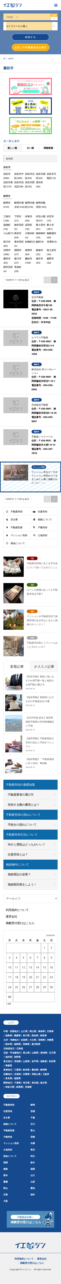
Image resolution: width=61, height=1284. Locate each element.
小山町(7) (8, 233)
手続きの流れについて (22, 824)
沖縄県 (50, 1039)
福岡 (5, 1162)
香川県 (26, 1035)
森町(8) (40, 241)
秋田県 (52, 1061)
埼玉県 (26, 1082)
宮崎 (32, 1136)
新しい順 (12, 147)
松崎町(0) (30, 241)
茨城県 (28, 1086)
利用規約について (17, 910)
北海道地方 (8, 1048)
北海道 (19, 1048)
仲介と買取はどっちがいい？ (26, 844)
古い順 (30, 147)
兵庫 (32, 1143)
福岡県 (17, 1044)
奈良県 (8, 1078)
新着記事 (17, 666)
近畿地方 (7, 1074)
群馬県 (19, 1086)
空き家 (14, 519)
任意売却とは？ (18, 854)
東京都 (35, 1082)
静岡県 (43, 1069)
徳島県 (8, 1035)
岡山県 (32, 1031)
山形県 (26, 1061)
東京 (32, 1149)
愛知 (32, 1188)
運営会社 (11, 916)
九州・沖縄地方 (11, 1039)
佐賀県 (24, 1039)
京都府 (17, 1074)
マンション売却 (19, 535)
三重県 (17, 1069)
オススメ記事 (44, 666)
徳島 (5, 1168)
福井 (32, 1194)
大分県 (32, 1039)
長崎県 (26, 1044)
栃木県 (43, 1082)
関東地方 (7, 1082)
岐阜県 (26, 1069)
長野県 (17, 1056)
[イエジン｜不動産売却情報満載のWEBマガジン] (27, 5)
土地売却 (42, 535)
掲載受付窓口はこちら (20, 923)
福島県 (43, 1061)
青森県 (8, 1065)
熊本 (5, 1175)
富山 (32, 1130)
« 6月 (8, 1003)
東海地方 (7, 1069)
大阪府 (46, 1074)
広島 (5, 1194)
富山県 (26, 1052)
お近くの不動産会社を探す (30, 47)
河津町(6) (52, 241)
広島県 (50, 1031)
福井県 (8, 1056)
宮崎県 (41, 1039)
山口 (32, 1175)
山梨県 (35, 1052)
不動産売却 (17, 511)
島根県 (41, 1031)
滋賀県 (17, 1078)
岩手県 (35, 1061)
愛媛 (5, 1181)
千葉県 (17, 1082)
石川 (32, 1123)
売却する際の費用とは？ (23, 805)
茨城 (32, 1111)
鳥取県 (43, 1035)
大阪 (5, 1200)
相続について (45, 519)
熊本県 (8, 1044)
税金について (18, 543)
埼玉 (32, 1156)
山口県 (24, 1031)
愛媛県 (17, 1035)
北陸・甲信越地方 (12, 1052)
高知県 (35, 1035)
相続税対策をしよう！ (22, 884)
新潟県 (43, 1052)
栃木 (32, 1162)
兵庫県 (26, 1074)
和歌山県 (36, 1074)
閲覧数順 (48, 147)
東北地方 (7, 1061)
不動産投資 (17, 527)
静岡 (32, 1104)
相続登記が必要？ (19, 874)
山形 (32, 1181)
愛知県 (35, 1069)
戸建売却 (42, 527)
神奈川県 (9, 1086)
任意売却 (42, 511)
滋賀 (32, 1168)
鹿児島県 (36, 1044)
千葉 (32, 1117)
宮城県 (17, 1061)
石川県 (52, 1052)
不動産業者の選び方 (21, 794)
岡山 (5, 1188)
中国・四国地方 (11, 1031)
